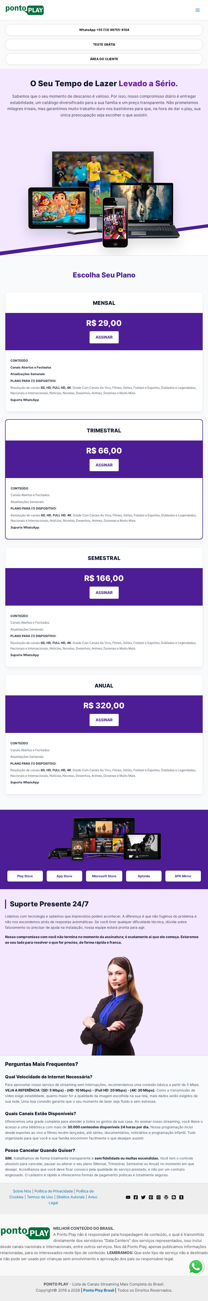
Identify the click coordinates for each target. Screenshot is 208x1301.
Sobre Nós (22, 1191)
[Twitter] (143, 1197)
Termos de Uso (40, 1197)
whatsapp (196, 1261)
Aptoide (144, 876)
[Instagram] (158, 1197)
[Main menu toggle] (197, 10)
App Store (64, 876)
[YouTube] (128, 1197)
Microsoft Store (104, 876)
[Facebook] (135, 1197)
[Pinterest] (151, 1197)
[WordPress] (166, 1197)
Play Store (25, 876)
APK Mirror (183, 876)
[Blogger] (173, 1197)
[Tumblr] (181, 1197)
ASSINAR (104, 337)
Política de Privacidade (53, 1191)
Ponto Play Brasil (98, 1290)
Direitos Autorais (71, 1197)
